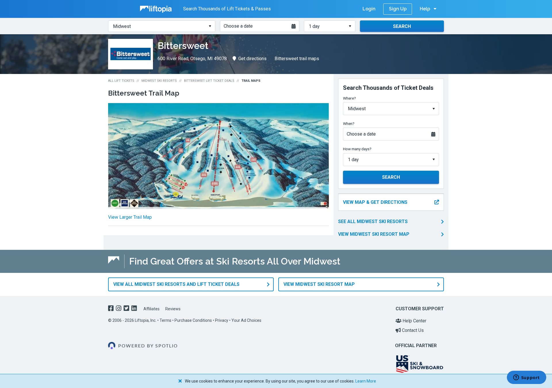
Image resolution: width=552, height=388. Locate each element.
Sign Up (398, 9)
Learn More (365, 381)
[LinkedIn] (134, 309)
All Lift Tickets (121, 81)
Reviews (173, 309)
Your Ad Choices (246, 320)
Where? (349, 98)
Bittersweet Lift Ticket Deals (209, 81)
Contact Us (412, 330)
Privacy (221, 320)
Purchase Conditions (193, 320)
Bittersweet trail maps (297, 58)
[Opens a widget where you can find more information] (526, 378)
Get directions (252, 58)
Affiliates (151, 309)
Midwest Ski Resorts (159, 81)
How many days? (357, 149)
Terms (165, 320)
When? (348, 123)
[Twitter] (127, 309)
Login (369, 9)
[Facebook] (111, 309)
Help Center (413, 321)
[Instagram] (119, 309)
